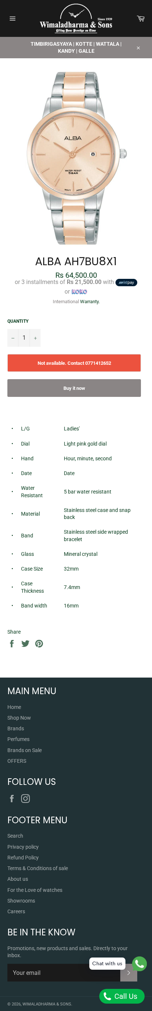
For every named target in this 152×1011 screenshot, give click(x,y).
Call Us (125, 996)
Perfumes (18, 739)
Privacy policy (23, 847)
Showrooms (21, 901)
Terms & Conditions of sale (37, 868)
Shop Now (19, 718)
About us (17, 879)
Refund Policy (23, 858)
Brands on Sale (24, 750)
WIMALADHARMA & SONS (47, 1004)
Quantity (17, 321)
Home (14, 707)
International (66, 301)
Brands (15, 728)
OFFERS (16, 761)
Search (15, 836)
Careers (16, 911)
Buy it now (74, 388)
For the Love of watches (34, 890)
